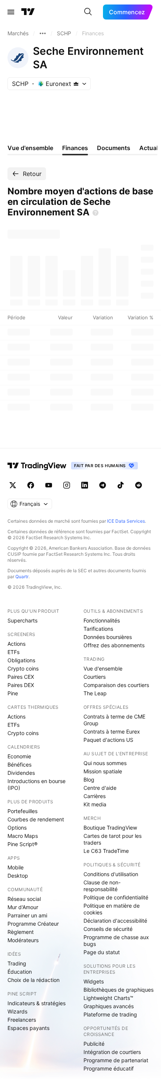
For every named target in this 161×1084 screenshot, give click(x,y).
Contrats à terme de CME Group (114, 719)
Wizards (17, 1011)
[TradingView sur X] (12, 485)
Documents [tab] (113, 148)
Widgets (93, 981)
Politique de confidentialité (115, 897)
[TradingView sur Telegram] (102, 485)
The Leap (95, 693)
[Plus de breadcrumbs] (42, 33)
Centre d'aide (99, 788)
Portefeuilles (22, 811)
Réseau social (24, 899)
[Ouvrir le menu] (10, 12)
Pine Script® (22, 844)
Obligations (21, 660)
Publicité (93, 1043)
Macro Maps (22, 836)
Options (17, 827)
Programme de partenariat (115, 1060)
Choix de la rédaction (33, 980)
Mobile (15, 867)
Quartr (21, 576)
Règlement (20, 932)
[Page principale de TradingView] (28, 12)
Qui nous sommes (105, 763)
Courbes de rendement (35, 819)
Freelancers (21, 1019)
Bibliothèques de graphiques (118, 989)
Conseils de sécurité (108, 929)
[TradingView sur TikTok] (120, 485)
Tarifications (98, 628)
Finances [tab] (75, 148)
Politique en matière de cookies (111, 909)
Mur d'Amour (22, 907)
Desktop (17, 875)
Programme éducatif (108, 1068)
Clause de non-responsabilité (102, 885)
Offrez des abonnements (114, 645)
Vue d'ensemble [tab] (30, 148)
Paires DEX (20, 685)
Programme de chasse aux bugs (116, 940)
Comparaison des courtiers (116, 685)
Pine (12, 693)
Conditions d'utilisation (110, 874)
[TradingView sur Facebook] (30, 485)
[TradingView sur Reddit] (138, 485)
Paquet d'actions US (108, 740)
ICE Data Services (126, 521)
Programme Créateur (33, 923)
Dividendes (21, 773)
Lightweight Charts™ (108, 998)
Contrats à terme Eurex (111, 731)
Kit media (94, 804)
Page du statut (101, 952)
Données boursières (107, 637)
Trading (16, 963)
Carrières (94, 796)
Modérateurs (23, 940)
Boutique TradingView (110, 827)
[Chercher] (87, 12)
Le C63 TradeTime (106, 851)
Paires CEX (20, 677)
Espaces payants (28, 1028)
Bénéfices (19, 764)
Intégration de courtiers (112, 1052)
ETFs (13, 652)
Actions (16, 643)
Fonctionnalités (101, 620)
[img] (76, 83)
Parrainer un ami (27, 915)
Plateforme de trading (110, 1014)
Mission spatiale (102, 771)
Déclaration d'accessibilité (115, 920)
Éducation (19, 971)
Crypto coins (23, 668)
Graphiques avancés (108, 1006)
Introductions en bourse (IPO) (36, 784)
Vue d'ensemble (102, 668)
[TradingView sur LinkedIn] (84, 485)
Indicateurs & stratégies (36, 1003)
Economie (19, 756)
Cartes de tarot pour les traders (112, 839)
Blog (88, 779)
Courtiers (94, 677)
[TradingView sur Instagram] (66, 485)
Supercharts (22, 620)
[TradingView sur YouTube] (48, 485)
